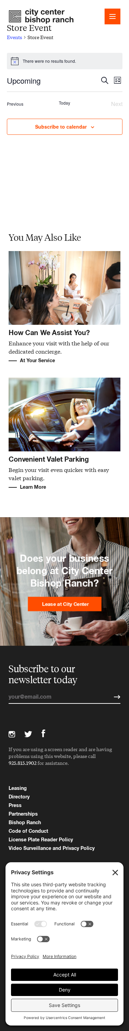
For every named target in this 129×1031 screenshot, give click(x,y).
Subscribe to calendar (61, 126)
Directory (19, 796)
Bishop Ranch (25, 822)
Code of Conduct (28, 831)
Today (64, 103)
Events (14, 37)
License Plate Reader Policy (41, 839)
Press (15, 805)
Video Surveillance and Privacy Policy (52, 848)
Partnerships (23, 814)
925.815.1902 (22, 762)
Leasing (18, 788)
